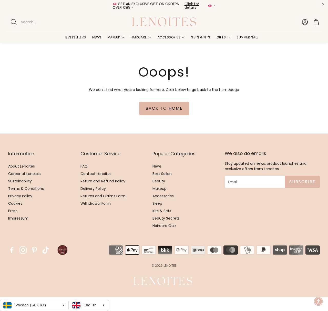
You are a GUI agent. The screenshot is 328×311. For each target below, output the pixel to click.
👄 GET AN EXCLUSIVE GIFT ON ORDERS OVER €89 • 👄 (162, 5)
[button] (51, 22)
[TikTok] (45, 250)
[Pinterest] (34, 250)
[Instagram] (23, 250)
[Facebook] (11, 250)
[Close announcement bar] (323, 4)
